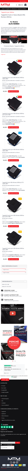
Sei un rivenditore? (5, 405)
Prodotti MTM (4, 390)
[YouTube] (14, 462)
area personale (23, 1)
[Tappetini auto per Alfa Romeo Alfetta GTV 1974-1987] (14, 104)
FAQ (2, 400)
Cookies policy (4, 468)
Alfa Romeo (14, 8)
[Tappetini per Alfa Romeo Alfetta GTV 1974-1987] (14, 172)
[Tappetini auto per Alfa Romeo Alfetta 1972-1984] (14, 140)
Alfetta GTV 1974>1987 (6, 286)
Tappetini (8, 8)
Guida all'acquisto (5, 398)
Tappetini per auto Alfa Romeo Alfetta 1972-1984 (13, 78)
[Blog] (17, 462)
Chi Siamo (3, 385)
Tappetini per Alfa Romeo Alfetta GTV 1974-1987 (13, 183)
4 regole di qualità (4, 392)
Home (3, 8)
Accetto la (7, 444)
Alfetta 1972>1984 (5, 284)
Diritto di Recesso (5, 415)
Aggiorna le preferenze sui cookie (8, 420)
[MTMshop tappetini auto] (5, 5)
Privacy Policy (9, 444)
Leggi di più (3, 54)
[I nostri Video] (12, 304)
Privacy (3, 418)
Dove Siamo (3, 388)
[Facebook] (11, 462)
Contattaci (4, 403)
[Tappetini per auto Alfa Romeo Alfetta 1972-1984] (14, 68)
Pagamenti (4, 411)
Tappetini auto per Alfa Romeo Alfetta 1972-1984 (13, 150)
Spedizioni (4, 413)
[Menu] (20, 5)
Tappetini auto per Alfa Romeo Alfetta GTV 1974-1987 (13, 114)
